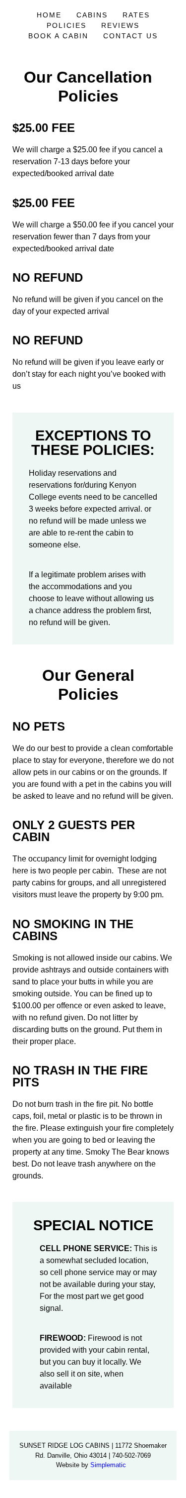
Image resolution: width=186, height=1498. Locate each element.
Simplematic (108, 1465)
